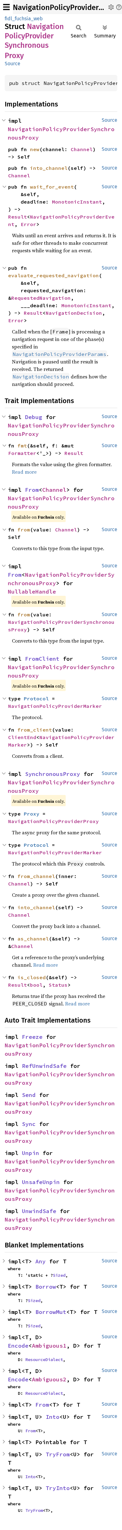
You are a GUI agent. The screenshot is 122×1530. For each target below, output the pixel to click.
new (34, 149)
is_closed (32, 977)
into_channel (49, 168)
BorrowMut (50, 1311)
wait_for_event (52, 187)
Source (12, 64)
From (32, 489)
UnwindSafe (39, 1211)
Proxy (31, 814)
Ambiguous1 (49, 1345)
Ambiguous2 (49, 1379)
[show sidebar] (6, 7)
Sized (59, 1275)
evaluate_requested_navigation (53, 275)
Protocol (36, 698)
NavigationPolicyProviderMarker (55, 706)
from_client (35, 730)
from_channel (36, 876)
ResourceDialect (44, 1359)
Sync (29, 1124)
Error (28, 224)
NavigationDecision (74, 313)
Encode (18, 1345)
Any (40, 1261)
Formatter (22, 453)
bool (36, 985)
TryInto (58, 1488)
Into (52, 1416)
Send (29, 1094)
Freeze (32, 1036)
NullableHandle (32, 591)
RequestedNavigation (41, 298)
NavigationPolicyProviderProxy (53, 821)
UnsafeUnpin (41, 1182)
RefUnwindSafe (44, 1065)
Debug (33, 417)
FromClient (42, 658)
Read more (24, 471)
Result (17, 217)
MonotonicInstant (77, 202)
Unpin (30, 1153)
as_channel (33, 938)
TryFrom (58, 1454)
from (24, 529)
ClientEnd (22, 737)
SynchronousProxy (52, 773)
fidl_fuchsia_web (24, 19)
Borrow (45, 1286)
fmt (22, 445)
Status (58, 985)
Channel (82, 149)
